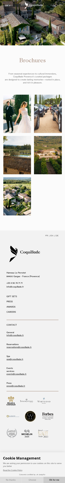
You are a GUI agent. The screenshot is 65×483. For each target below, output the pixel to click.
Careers (11, 312)
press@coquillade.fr (15, 386)
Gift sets (11, 296)
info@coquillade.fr (15, 286)
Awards (10, 306)
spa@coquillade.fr (14, 359)
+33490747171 (54, 6)
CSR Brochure (17, 196)
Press (9, 301)
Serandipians (26, 400)
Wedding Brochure (17, 113)
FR (46, 236)
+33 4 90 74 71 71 (14, 283)
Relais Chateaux (11, 400)
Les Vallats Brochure (17, 155)
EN (51, 236)
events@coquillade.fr (16, 374)
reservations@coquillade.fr (19, 347)
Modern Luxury (43, 433)
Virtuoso (43, 401)
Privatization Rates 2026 (47, 155)
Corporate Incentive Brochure (47, 114)
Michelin (27, 433)
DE (56, 236)
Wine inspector (30, 416)
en (6, 6)
